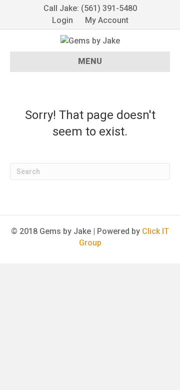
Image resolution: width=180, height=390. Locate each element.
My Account (106, 20)
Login (62, 20)
